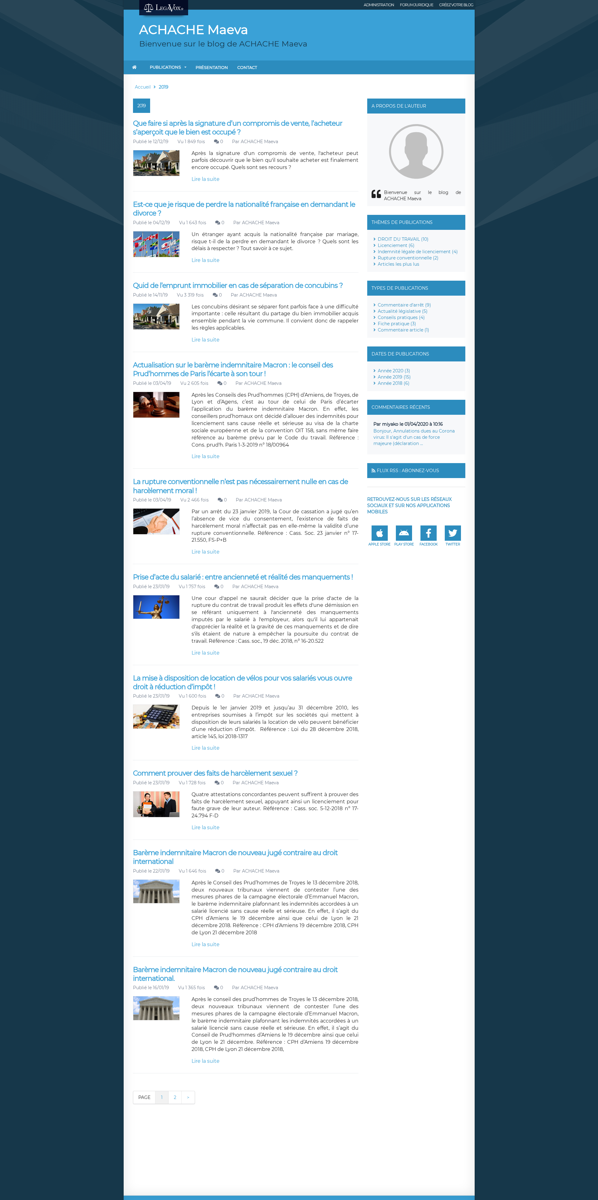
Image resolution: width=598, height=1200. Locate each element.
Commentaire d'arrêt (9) (404, 305)
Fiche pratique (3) (397, 324)
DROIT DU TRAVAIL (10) (403, 239)
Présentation (212, 67)
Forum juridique (416, 4)
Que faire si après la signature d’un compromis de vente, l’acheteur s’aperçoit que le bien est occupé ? (237, 127)
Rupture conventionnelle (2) (408, 258)
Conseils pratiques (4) (401, 317)
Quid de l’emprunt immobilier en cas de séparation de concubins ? (238, 285)
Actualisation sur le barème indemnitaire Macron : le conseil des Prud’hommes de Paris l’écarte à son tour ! (233, 369)
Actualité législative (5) (403, 311)
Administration (379, 4)
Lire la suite (206, 179)
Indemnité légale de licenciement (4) (418, 251)
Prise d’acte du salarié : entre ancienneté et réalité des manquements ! (243, 577)
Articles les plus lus (398, 264)
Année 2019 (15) (394, 377)
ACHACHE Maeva (259, 141)
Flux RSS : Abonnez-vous (408, 470)
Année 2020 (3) (394, 371)
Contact (247, 67)
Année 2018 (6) (394, 383)
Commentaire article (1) (403, 330)
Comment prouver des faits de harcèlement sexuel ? (215, 773)
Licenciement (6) (396, 245)
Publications (165, 67)
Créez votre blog (456, 4)
